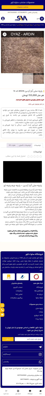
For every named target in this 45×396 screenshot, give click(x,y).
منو (38, 18)
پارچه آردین (20, 25)
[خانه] (40, 391)
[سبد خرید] (6, 391)
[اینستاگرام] (40, 354)
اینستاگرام (7, 354)
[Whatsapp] (2, 305)
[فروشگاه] (30, 391)
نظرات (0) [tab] (12, 145)
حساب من (18, 394)
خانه (42, 25)
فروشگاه (30, 394)
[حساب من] (18, 391)
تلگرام (5, 347)
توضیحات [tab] (37, 145)
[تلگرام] (40, 347)
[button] (4, 34)
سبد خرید (6, 394)
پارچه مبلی (37, 25)
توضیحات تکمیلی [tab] (25, 145)
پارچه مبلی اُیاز (29, 25)
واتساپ (6, 361)
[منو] (42, 19)
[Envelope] (2, 315)
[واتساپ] (40, 361)
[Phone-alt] (2, 310)
